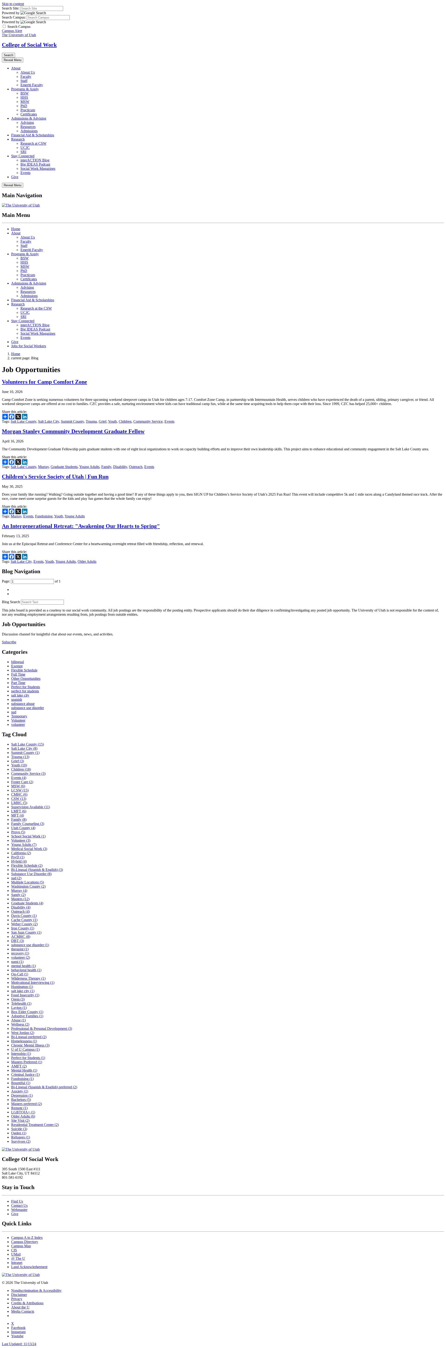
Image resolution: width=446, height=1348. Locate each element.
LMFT (18, 811)
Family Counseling (27, 824)
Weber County (24, 924)
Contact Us (19, 1205)
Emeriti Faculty (31, 85)
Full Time (18, 674)
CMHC (19, 794)
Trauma (91, 421)
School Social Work (28, 836)
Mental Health (24, 1070)
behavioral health (26, 970)
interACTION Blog (34, 160)
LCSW (20, 790)
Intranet (16, 1263)
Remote (19, 1108)
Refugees (20, 1137)
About (15, 68)
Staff (23, 81)
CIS (14, 1250)
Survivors (20, 1141)
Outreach (135, 467)
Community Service (148, 421)
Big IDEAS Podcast (35, 164)
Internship (21, 1054)
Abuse (18, 1020)
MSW (24, 102)
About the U (20, 1307)
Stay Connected (22, 156)
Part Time (18, 683)
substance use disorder (27, 708)
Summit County (72, 421)
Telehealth (21, 1003)
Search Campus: (14, 17)
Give (14, 177)
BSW (24, 93)
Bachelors (21, 1100)
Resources (28, 127)
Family (106, 467)
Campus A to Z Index (27, 1238)
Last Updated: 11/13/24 (19, 1344)
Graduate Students (64, 467)
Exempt (17, 666)
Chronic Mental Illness (30, 1045)
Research (18, 139)
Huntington (22, 987)
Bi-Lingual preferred (28, 1037)
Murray (43, 467)
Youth (112, 421)
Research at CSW (33, 143)
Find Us (17, 1201)
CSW (18, 799)
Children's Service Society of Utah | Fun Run (55, 477)
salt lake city (20, 695)
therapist (20, 949)
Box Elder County (27, 1012)
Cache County (24, 920)
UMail (16, 1254)
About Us (27, 72)
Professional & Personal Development (41, 1029)
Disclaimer (19, 1295)
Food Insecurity (25, 995)
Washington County (28, 886)
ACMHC (20, 937)
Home (15, 229)
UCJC (25, 148)
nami (17, 962)
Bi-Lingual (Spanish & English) (37, 870)
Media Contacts (22, 1311)
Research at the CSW (36, 308)
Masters (20, 899)
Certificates (28, 114)
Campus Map (21, 1246)
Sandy (18, 895)
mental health (23, 966)
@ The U (18, 1258)
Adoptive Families (27, 1016)
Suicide (19, 1129)
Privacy (16, 1299)
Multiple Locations (27, 882)
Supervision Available (30, 807)
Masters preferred (26, 1104)
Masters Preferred (26, 1062)
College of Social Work (29, 45)
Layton (19, 1008)
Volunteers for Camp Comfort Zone (44, 382)
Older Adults (87, 561)
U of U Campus (25, 1049)
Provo (18, 832)
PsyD (17, 857)
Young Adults (89, 467)
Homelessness (24, 1041)
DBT (17, 941)
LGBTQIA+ (23, 1112)
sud (13, 712)
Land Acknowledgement (29, 1267)
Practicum (27, 110)
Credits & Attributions (27, 1303)
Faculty (25, 77)
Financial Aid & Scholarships (32, 135)
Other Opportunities (25, 679)
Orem (18, 999)
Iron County (22, 928)
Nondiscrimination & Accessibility (36, 1290)
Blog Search (11, 602)
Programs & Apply (25, 89)
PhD (23, 106)
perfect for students (25, 691)
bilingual (17, 662)
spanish (16, 699)
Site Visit (20, 1120)
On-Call (19, 974)
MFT (17, 815)
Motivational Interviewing (32, 983)
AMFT (19, 1066)
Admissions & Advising (28, 118)
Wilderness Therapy (28, 978)
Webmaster (19, 1210)
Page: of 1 (31, 581)
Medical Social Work (29, 849)
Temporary (19, 716)
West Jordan (22, 1033)
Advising (27, 122)
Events (25, 173)
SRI (23, 152)
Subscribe (9, 642)
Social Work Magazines (37, 168)
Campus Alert (12, 31)
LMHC (19, 803)
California (21, 853)
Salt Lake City (48, 421)
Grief (102, 421)
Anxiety (19, 1091)
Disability (120, 467)
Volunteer (18, 720)
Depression (22, 1095)
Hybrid (19, 861)
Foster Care (22, 782)
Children (125, 421)
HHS (24, 97)
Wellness (20, 1024)
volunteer (18, 724)
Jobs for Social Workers (28, 346)
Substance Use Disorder (31, 874)
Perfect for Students (25, 687)
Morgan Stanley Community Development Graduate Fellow (73, 431)
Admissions (29, 131)
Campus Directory (24, 1242)
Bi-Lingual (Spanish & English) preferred (44, 1087)
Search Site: (10, 8)
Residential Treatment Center (35, 1125)
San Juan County (26, 932)
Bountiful (20, 1083)
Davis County (24, 916)
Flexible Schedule (24, 670)
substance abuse (23, 704)
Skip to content (13, 4)
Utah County (23, 828)
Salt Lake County (23, 421)
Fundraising (43, 516)
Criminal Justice (25, 1074)
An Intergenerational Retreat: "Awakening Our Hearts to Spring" (81, 526)
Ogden (18, 1133)
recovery (20, 953)
